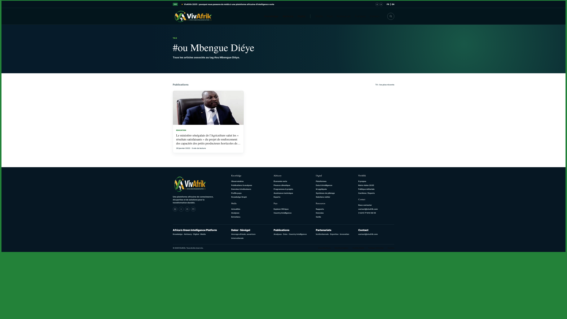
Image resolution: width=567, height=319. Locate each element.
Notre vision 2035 (366, 185)
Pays (330, 16)
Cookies (391, 248)
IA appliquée (321, 189)
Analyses (235, 213)
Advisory (288, 16)
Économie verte (280, 181)
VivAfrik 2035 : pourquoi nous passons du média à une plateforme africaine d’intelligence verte (229, 4)
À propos (360, 16)
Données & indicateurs (241, 189)
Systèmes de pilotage (325, 193)
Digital (302, 16)
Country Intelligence (282, 213)
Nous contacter (365, 205)
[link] (175, 209)
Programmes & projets (283, 189)
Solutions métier (323, 197)
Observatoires (237, 181)
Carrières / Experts (366, 193)
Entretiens (235, 217)
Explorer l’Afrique (281, 209)
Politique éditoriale (366, 189)
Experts (277, 197)
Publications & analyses (241, 185)
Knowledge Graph (239, 197)
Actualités (235, 209)
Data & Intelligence (324, 185)
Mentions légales (341, 248)
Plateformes (321, 181)
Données (320, 213)
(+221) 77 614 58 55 (367, 213)
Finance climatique (282, 185)
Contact (374, 16)
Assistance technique (283, 193)
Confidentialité (358, 248)
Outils (318, 217)
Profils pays (236, 193)
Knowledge (271, 16)
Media (319, 16)
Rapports (320, 209)
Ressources (344, 16)
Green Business (324, 248)
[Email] (193, 209)
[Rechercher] (390, 16)
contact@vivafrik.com (368, 209)
